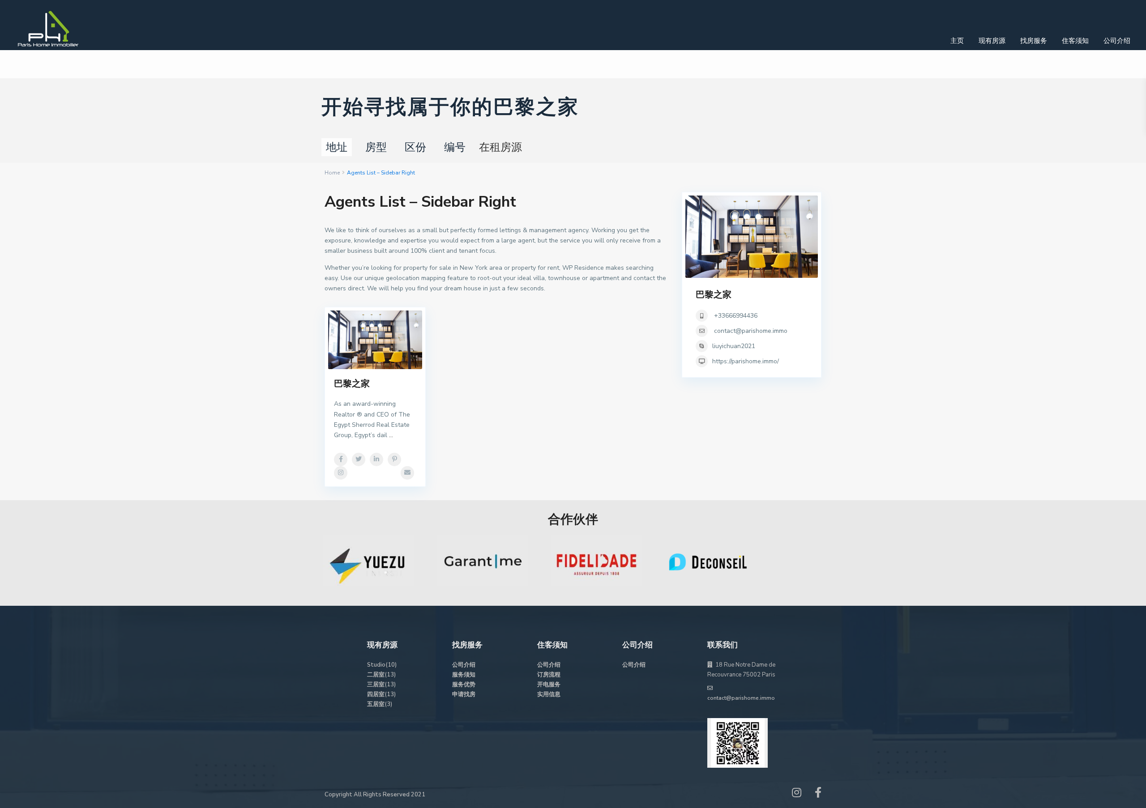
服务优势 (463, 684)
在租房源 (500, 147)
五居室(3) (379, 704)
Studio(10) (382, 665)
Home (332, 172)
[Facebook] (818, 795)
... (391, 435)
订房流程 (548, 675)
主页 (957, 40)
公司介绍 (1116, 40)
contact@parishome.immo (750, 331)
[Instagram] (796, 795)
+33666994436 (734, 315)
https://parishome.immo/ (745, 361)
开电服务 (548, 684)
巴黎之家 (352, 384)
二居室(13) (381, 675)
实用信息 (548, 694)
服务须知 (463, 675)
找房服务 (1033, 40)
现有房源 (992, 40)
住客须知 (1075, 40)
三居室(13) (381, 684)
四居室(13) (381, 694)
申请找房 (463, 694)
